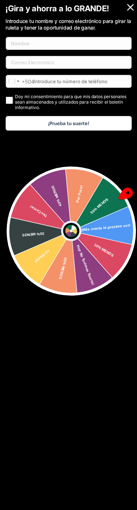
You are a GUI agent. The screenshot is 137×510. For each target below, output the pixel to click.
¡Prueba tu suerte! (68, 123)
